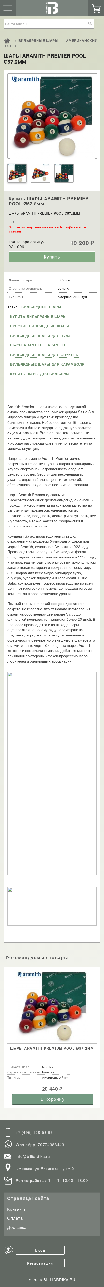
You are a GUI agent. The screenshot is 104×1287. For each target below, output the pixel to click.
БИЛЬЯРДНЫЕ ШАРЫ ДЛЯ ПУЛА (40, 335)
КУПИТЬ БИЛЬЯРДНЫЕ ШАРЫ (38, 316)
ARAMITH (56, 345)
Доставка (17, 1227)
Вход (40, 1250)
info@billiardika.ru (33, 1156)
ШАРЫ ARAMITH (25, 345)
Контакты (17, 1209)
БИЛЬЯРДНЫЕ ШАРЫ (38, 40)
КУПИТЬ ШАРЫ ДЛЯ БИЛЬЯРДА (40, 373)
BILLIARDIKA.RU (59, 1279)
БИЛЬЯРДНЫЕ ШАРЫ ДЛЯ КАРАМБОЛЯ (47, 364)
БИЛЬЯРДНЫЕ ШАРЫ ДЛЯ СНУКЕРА (44, 354)
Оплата (15, 1218)
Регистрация (40, 1263)
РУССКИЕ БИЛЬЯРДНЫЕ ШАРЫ (39, 325)
